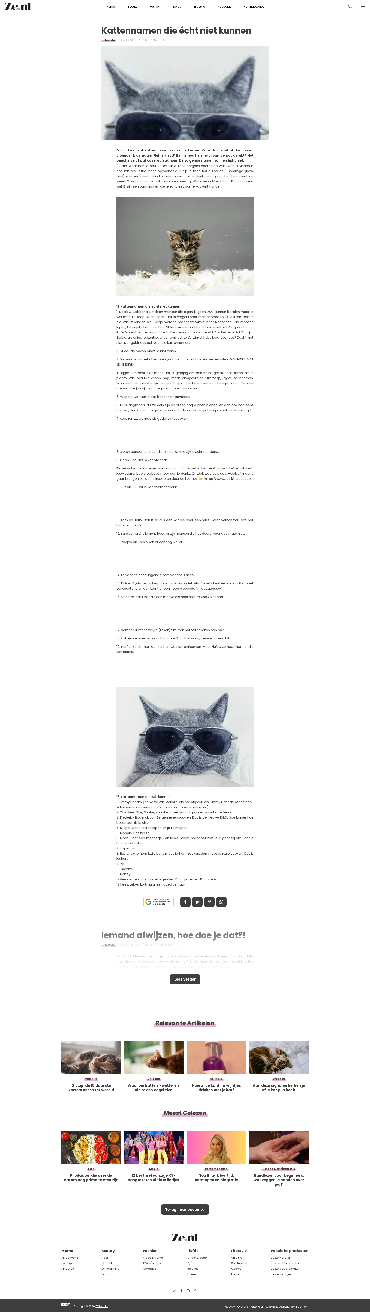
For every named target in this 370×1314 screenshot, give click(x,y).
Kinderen (67, 1269)
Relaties (192, 1269)
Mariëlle (158, 40)
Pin (209, 902)
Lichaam (107, 1274)
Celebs (236, 1269)
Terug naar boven (182, 1209)
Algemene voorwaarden (280, 1306)
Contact (302, 1306)
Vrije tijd (236, 1258)
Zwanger (67, 1263)
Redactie (229, 1306)
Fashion (155, 7)
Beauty (132, 7)
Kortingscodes (254, 7)
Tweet (197, 902)
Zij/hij (191, 1263)
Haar (104, 1258)
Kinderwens (69, 1258)
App (221, 902)
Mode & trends (153, 1258)
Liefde (177, 7)
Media (235, 1274)
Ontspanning (110, 1269)
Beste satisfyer (281, 1274)
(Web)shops (152, 1263)
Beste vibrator (280, 1258)
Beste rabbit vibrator (285, 1263)
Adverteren (257, 1306)
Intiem (191, 1274)
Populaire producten (290, 1250)
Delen (185, 902)
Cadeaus (149, 1269)
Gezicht (106, 1263)
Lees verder (185, 979)
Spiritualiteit (239, 1263)
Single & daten (197, 1258)
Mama (110, 7)
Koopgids (224, 7)
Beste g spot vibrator (285, 1269)
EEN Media (101, 1306)
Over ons (242, 1306)
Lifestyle (199, 7)
